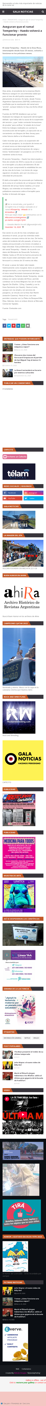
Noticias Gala (9, 40)
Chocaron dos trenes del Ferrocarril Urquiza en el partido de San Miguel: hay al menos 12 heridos (28, 359)
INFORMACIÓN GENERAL (12, 1038)
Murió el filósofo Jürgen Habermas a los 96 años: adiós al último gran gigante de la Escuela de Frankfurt (28, 1077)
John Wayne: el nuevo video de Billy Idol (27, 1063)
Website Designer (20, 1373)
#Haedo (24, 209)
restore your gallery (25, 1382)
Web (17, 1369)
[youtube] (12, 498)
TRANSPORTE (12, 20)
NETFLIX (27, 1038)
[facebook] (12, 493)
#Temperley (15, 209)
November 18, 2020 (13, 227)
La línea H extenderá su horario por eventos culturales (27, 371)
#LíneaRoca (9, 212)
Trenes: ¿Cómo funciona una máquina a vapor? (26, 345)
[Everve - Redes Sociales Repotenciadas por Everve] (15, 1361)
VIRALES (36, 1038)
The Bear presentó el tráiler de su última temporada (28, 1053)
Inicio (4, 20)
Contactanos (26, 1369)
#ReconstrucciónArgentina (15, 217)
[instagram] (33, 493)
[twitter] (33, 498)
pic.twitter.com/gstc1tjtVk (15, 220)
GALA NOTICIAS (23, 11)
